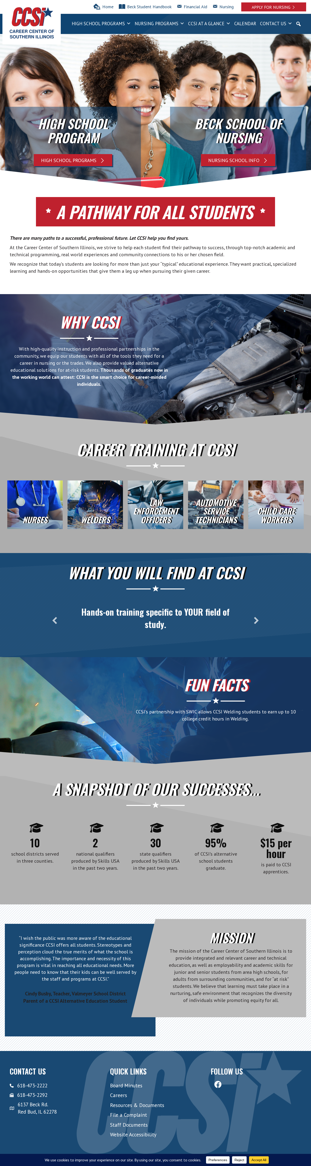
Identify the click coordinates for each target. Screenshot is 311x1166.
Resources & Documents (137, 1105)
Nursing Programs (156, 23)
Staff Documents (129, 1125)
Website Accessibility (133, 1135)
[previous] (55, 620)
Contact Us (273, 23)
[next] (256, 620)
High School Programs (98, 23)
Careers (118, 1095)
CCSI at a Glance (206, 23)
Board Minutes (126, 1085)
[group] (35, 843)
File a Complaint (128, 1115)
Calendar (245, 23)
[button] (273, 6)
